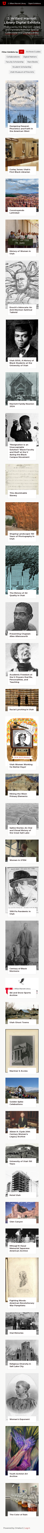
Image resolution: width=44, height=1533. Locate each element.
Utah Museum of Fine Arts (22, 72)
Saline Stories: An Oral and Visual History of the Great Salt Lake (21, 830)
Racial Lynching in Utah (22, 709)
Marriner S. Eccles (19, 1071)
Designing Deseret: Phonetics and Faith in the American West (21, 128)
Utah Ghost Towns (19, 1022)
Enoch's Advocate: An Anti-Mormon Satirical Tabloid (21, 309)
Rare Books (32, 62)
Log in (27, 1528)
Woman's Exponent (20, 1419)
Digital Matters (30, 57)
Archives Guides (33, 52)
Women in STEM (18, 860)
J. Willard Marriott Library (17, 3)
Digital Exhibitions (34, 3)
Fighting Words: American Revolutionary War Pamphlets (22, 1303)
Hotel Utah (15, 1195)
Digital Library (31, 32)
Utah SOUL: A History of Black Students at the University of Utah (22, 363)
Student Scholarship (22, 67)
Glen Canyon (16, 1222)
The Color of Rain (19, 1514)
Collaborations (13, 57)
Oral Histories (16, 1333)
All (21, 52)
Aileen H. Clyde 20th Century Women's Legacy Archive (20, 1134)
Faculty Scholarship (15, 62)
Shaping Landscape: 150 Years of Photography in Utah (22, 536)
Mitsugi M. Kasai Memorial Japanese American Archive (19, 1248)
